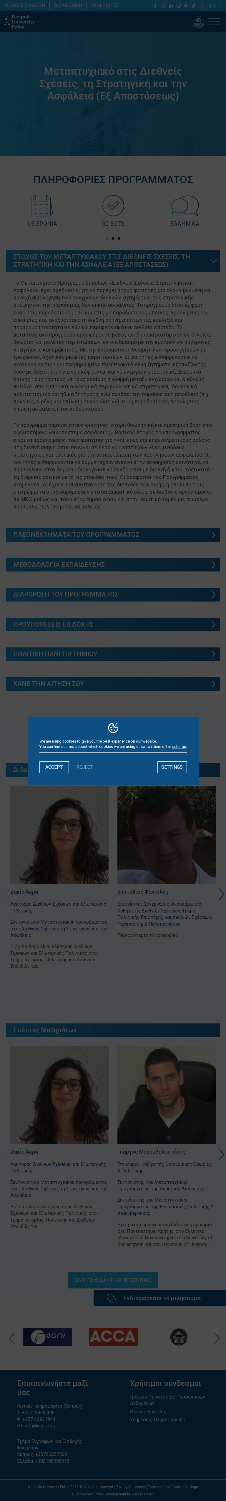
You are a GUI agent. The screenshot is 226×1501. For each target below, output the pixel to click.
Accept (54, 767)
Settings (172, 767)
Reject (85, 767)
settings (179, 746)
